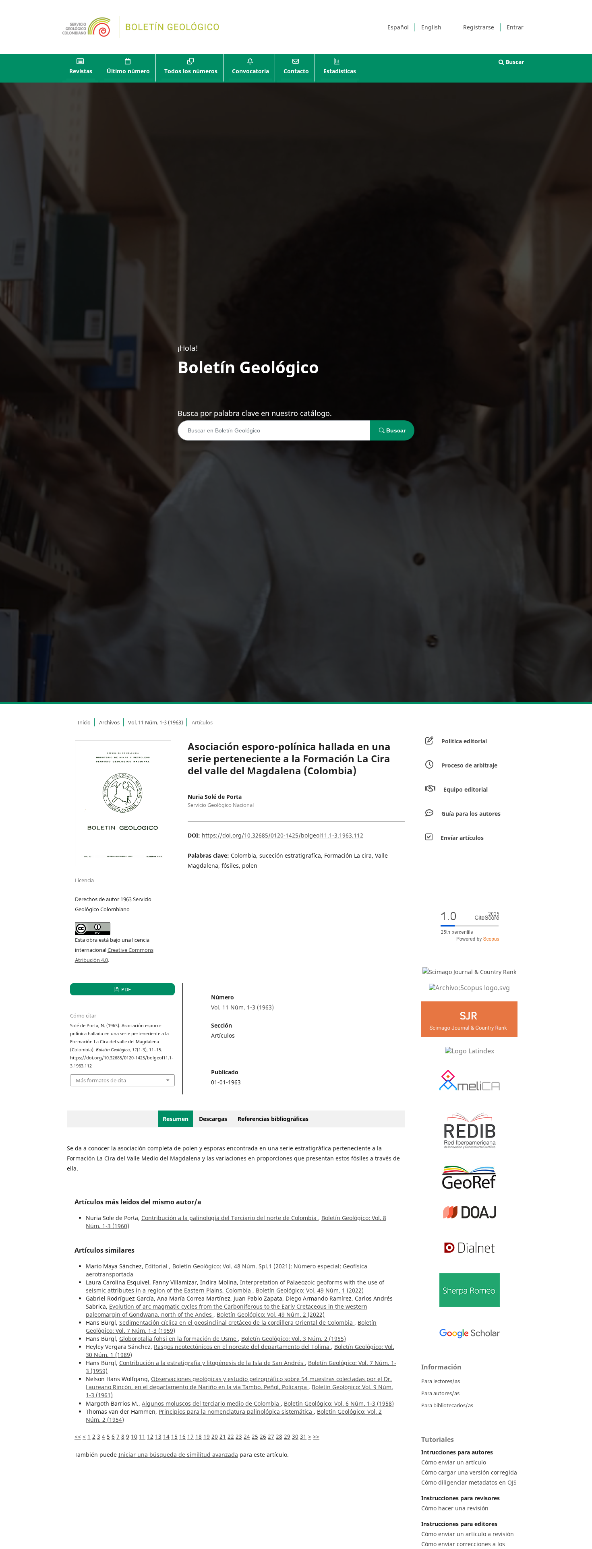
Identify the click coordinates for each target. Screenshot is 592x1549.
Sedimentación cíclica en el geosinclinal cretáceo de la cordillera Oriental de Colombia (236, 1322)
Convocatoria (250, 71)
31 (303, 1436)
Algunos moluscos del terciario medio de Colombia (211, 1403)
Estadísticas (339, 71)
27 (271, 1436)
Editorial (157, 1266)
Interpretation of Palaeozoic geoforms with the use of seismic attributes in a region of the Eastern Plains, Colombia (235, 1286)
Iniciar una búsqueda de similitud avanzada (178, 1454)
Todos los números (190, 71)
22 (231, 1436)
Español (398, 27)
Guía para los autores (471, 813)
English (431, 27)
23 (239, 1436)
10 (134, 1436)
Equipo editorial (465, 789)
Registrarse (478, 27)
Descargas (213, 1119)
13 (158, 1436)
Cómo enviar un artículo (453, 1462)
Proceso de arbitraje (469, 765)
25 (255, 1436)
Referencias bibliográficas (273, 1119)
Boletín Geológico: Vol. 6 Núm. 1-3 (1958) (339, 1403)
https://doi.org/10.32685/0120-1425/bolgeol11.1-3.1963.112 (282, 835)
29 (287, 1436)
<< (78, 1436)
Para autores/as (440, 1393)
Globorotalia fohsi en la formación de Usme (178, 1338)
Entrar (515, 27)
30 (295, 1436)
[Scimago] (469, 972)
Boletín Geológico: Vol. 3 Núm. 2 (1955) (293, 1338)
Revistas (80, 71)
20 (214, 1436)
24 (247, 1436)
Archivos (109, 722)
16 (182, 1436)
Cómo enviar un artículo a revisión (467, 1534)
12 (150, 1436)
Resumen (175, 1119)
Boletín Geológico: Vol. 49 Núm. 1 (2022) (310, 1290)
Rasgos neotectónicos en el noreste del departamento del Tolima (242, 1346)
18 (198, 1436)
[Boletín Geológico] (469, 987)
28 (279, 1436)
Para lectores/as (440, 1381)
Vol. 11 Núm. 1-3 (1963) (155, 722)
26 (263, 1436)
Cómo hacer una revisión (455, 1508)
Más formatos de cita (101, 1080)
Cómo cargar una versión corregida (469, 1472)
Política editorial (464, 741)
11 (142, 1436)
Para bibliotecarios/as (447, 1405)
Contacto (296, 71)
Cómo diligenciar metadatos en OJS (469, 1482)
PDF (125, 989)
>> (316, 1436)
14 (166, 1436)
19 (206, 1436)
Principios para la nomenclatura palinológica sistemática (236, 1411)
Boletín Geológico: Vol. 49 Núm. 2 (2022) (271, 1314)
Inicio (84, 722)
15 (174, 1436)
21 (222, 1436)
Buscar (514, 62)
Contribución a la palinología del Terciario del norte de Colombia (229, 1218)
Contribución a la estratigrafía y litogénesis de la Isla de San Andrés (212, 1363)
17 (190, 1436)
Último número (128, 71)
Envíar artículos (462, 838)
